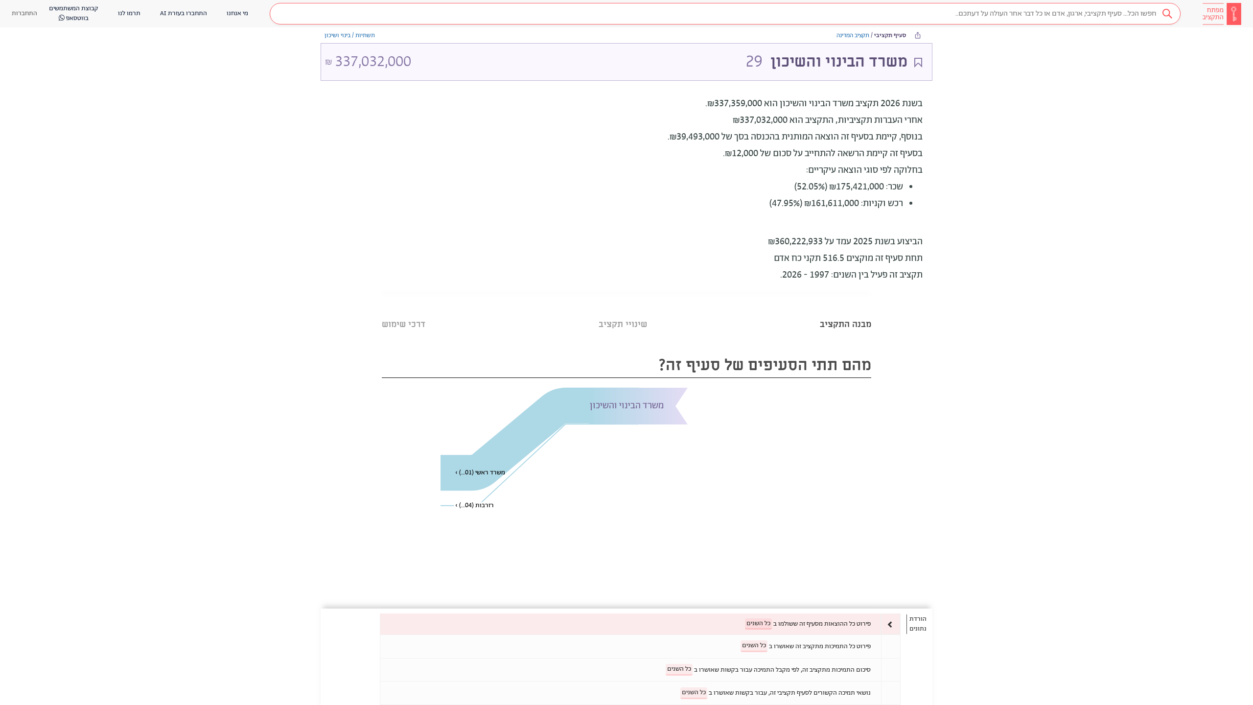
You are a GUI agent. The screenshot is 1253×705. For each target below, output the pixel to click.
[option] (640, 623)
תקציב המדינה (852, 35)
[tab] (845, 312)
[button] (725, 13)
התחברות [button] (24, 13)
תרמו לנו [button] (129, 13)
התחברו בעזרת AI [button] (183, 13)
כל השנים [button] (758, 623)
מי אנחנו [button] (237, 13)
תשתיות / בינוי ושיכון (350, 35)
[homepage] (1221, 13)
